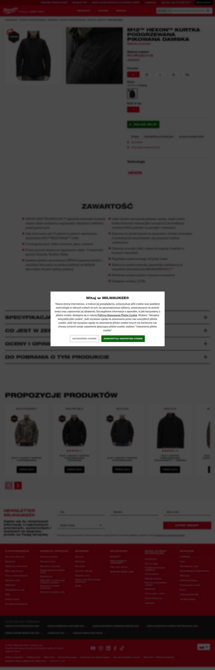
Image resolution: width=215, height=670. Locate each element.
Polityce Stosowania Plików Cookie (117, 315)
